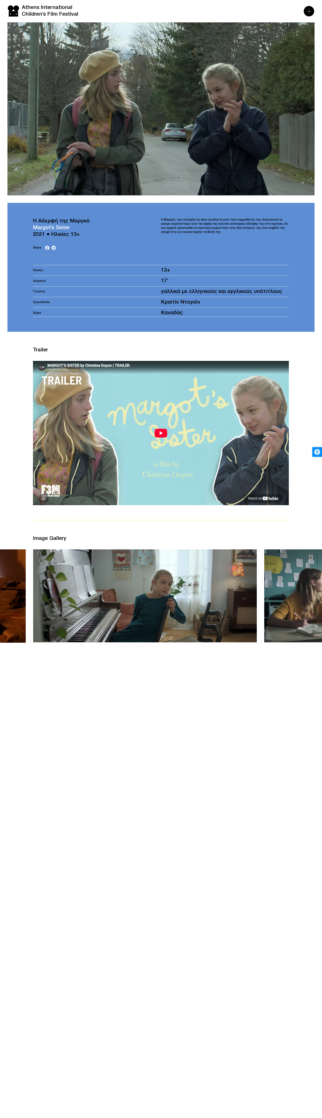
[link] (317, 452)
